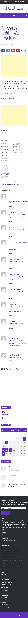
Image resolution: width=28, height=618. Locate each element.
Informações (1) (5, 607)
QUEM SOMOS (6, 580)
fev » (25, 430)
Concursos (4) (4, 604)
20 (10, 450)
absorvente (5, 547)
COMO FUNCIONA (7, 582)
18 (3, 450)
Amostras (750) (5, 597)
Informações (5, 415)
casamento (16, 550)
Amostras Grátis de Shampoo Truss (17, 182)
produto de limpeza (7, 563)
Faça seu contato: (6, 538)
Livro (22, 554)
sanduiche (19, 566)
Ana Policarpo (14, 196)
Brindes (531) (4, 599)
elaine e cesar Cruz (15, 212)
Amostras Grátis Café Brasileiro (10, 33)
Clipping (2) (4, 606)
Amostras (17, 44)
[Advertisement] (14, 66)
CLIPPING (5, 587)
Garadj (20, 616)
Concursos (5, 414)
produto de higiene (18, 560)
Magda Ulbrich (14, 355)
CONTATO (5, 590)
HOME (4, 574)
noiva (12, 557)
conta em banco (6, 554)
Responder (12, 206)
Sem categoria (6, 417)
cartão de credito (6, 550)
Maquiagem (5, 557)
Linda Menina (13, 304)
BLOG (4, 577)
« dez (2, 430)
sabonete (11, 566)
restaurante (18, 563)
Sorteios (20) (4, 602)
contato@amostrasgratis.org (8, 540)
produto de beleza (6, 560)
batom (12, 547)
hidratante (15, 554)
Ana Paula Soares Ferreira (18, 243)
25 (3, 453)
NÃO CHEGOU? (6, 585)
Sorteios (4, 418)
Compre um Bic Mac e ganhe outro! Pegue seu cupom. (12, 185)
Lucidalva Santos (14, 259)
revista (4, 566)
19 (6, 450)
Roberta (11, 227)
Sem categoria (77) (6, 600)
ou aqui (2, 98)
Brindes (4, 412)
